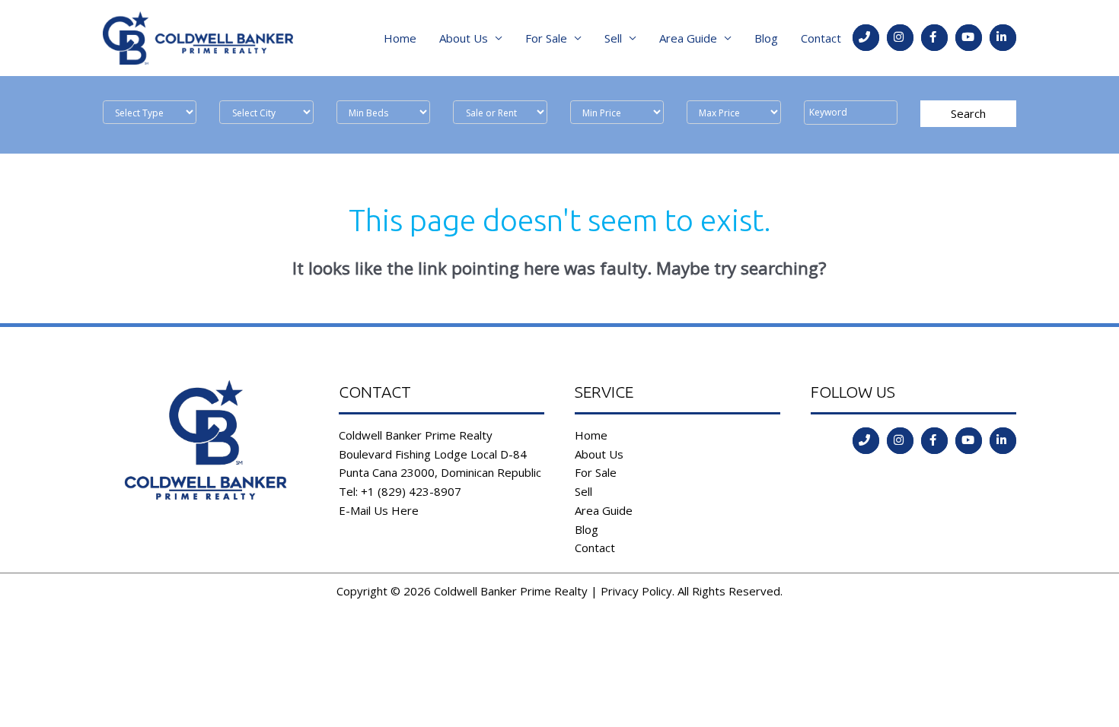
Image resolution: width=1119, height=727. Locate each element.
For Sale (546, 38)
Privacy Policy (636, 590)
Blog (766, 38)
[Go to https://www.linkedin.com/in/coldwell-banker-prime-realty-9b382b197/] (1003, 37)
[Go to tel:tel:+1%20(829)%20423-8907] (866, 37)
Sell (613, 38)
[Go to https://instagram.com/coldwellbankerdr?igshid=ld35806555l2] (900, 37)
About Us (463, 38)
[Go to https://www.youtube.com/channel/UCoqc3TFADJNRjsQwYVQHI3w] (968, 37)
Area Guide (688, 38)
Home (400, 38)
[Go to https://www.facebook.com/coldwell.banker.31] (934, 37)
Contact (821, 38)
